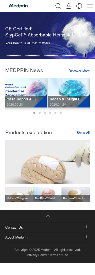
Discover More (79, 70)
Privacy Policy (37, 254)
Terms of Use (58, 254)
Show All (83, 132)
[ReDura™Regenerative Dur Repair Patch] (47, 162)
